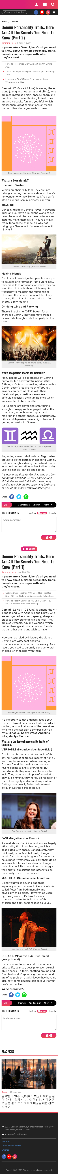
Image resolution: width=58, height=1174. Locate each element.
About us (6, 1141)
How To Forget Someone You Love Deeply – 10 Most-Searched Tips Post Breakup (28, 602)
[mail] (54, 12)
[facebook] (36, 12)
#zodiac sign (35, 1002)
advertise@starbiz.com (16, 1134)
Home (4, 21)
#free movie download (14, 12)
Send (49, 537)
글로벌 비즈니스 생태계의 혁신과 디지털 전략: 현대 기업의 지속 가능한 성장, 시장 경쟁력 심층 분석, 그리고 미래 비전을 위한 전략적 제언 (28, 1101)
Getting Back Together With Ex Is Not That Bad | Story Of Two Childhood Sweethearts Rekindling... (29, 594)
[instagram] (48, 12)
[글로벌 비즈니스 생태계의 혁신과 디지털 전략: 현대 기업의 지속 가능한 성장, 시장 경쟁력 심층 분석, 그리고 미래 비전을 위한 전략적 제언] (29, 1074)
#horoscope (24, 504)
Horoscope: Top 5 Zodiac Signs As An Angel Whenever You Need (26, 81)
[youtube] (42, 12)
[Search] (52, 4)
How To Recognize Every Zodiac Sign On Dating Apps (28, 65)
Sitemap (5, 1149)
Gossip (4, 1092)
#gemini (36, 504)
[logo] (9, 4)
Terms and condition (11, 1145)
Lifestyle (14, 21)
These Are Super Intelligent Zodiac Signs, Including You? (29, 73)
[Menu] (44, 4)
